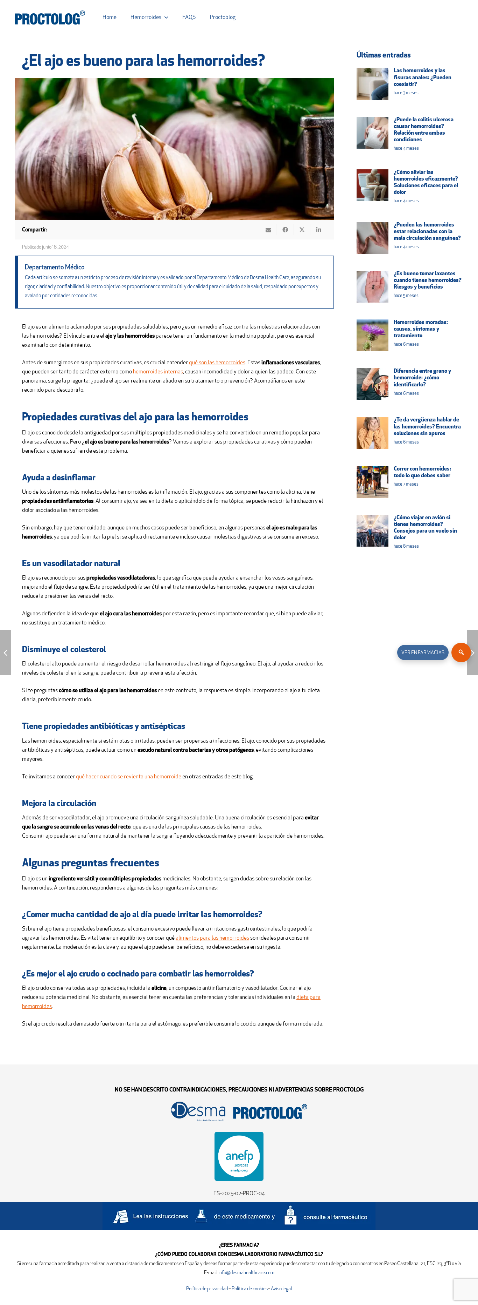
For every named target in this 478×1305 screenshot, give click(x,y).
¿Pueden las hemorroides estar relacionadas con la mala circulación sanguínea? (427, 231)
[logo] (50, 18)
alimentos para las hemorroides (212, 938)
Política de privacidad (207, 1289)
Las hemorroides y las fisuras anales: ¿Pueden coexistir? (422, 77)
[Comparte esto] (285, 229)
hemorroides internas (158, 372)
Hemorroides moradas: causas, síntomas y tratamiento (421, 329)
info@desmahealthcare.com (246, 1273)
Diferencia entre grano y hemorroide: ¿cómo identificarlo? (422, 377)
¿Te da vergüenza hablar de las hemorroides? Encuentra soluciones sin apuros (427, 426)
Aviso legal (281, 1289)
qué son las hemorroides (217, 363)
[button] (166, 17)
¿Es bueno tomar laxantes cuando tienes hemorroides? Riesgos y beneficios (428, 280)
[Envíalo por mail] (268, 229)
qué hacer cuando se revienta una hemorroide (128, 777)
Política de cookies (250, 1289)
